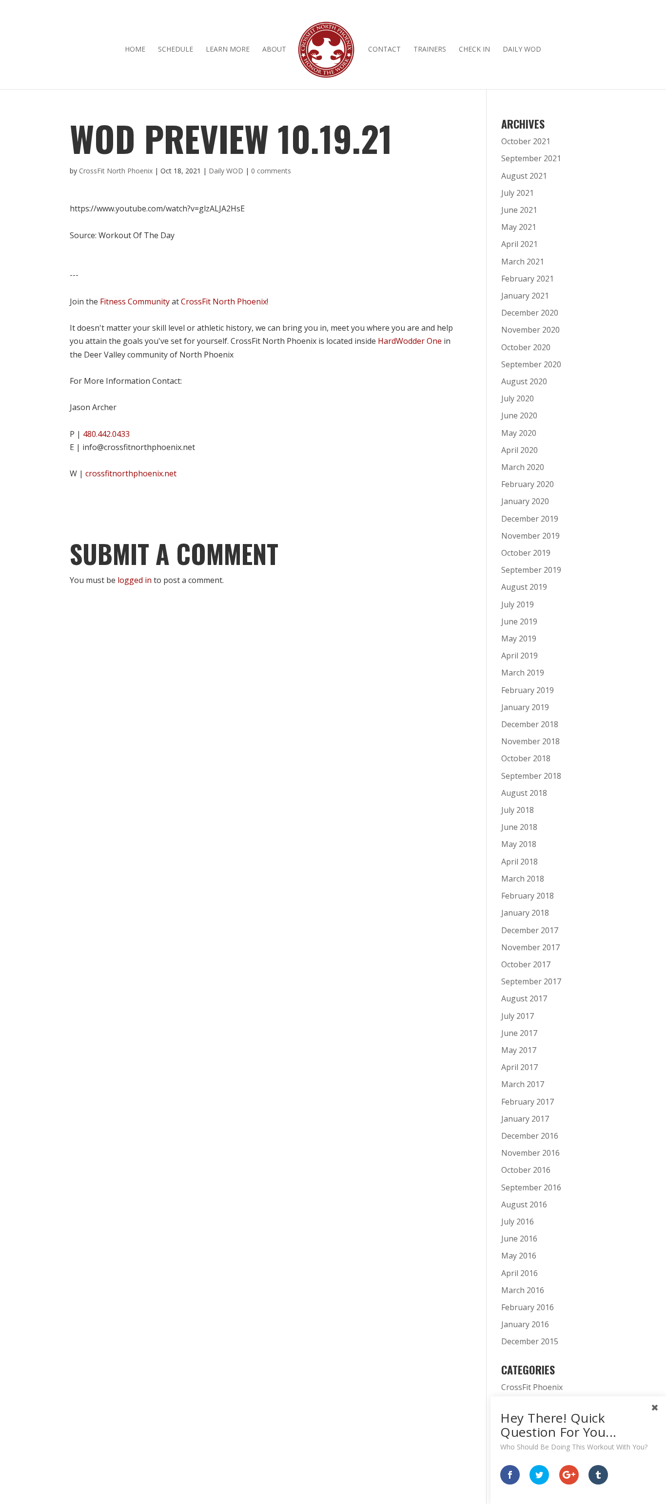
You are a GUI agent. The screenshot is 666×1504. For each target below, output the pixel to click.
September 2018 (531, 776)
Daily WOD (522, 50)
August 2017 (524, 998)
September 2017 (531, 981)
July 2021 (517, 193)
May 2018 (518, 844)
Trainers (429, 50)
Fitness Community (135, 301)
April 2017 (519, 1067)
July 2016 (517, 1221)
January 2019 (525, 707)
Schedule (175, 50)
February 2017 (527, 1101)
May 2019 (518, 638)
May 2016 (518, 1255)
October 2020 (525, 347)
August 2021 (524, 175)
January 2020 (525, 501)
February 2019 (527, 690)
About (274, 50)
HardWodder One (410, 341)
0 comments (271, 170)
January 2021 (525, 295)
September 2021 (531, 158)
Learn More (228, 50)
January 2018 (525, 912)
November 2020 (530, 329)
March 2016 (522, 1290)
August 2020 (524, 381)
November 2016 (530, 1152)
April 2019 (519, 655)
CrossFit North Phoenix (116, 170)
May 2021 (518, 227)
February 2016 (527, 1307)
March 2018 (522, 878)
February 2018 (527, 895)
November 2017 (530, 947)
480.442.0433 (106, 434)
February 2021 (527, 278)
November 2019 (530, 535)
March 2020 (522, 467)
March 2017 (522, 1084)
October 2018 (525, 758)
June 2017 (519, 1033)
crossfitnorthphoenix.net (130, 473)
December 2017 (529, 930)
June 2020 (519, 415)
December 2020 (529, 312)
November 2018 (530, 741)
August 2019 (524, 587)
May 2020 (518, 433)
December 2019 (529, 518)
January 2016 (525, 1324)
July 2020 (517, 398)
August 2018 (524, 793)
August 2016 (524, 1204)
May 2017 (518, 1050)
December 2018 (529, 724)
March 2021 (522, 261)
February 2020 (527, 484)
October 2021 (525, 141)
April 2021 (519, 244)
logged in (135, 580)
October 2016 (525, 1170)
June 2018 (519, 827)
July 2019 (517, 604)
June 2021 (519, 210)
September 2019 (531, 569)
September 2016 (531, 1187)
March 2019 (522, 672)
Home (135, 50)
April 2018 (519, 861)
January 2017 (525, 1118)
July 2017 (517, 1016)
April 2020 (519, 450)
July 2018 (517, 810)
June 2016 (519, 1238)
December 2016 (529, 1135)
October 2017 (525, 964)
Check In (474, 50)
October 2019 (525, 552)
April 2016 (519, 1273)
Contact (384, 50)
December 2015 (529, 1341)
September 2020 (531, 364)
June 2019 (519, 621)
